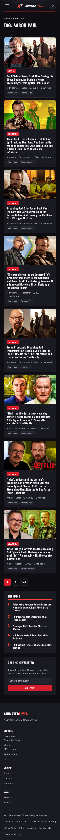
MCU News (10, 749)
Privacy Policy (45, 828)
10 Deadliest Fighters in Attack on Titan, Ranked (32, 646)
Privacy (8, 797)
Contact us (9, 821)
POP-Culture (10, 754)
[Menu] (7, 5)
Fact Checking (49, 821)
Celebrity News (12, 740)
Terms (7, 802)
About (7, 773)
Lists (6, 759)
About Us (21, 821)
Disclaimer (34, 821)
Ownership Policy (12, 834)
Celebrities (13, 134)
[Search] (53, 6)
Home (7, 18)
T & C (21, 828)
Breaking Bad (26, 93)
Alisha (9, 428)
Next (24, 582)
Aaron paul (12, 93)
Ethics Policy (10, 828)
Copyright (31, 828)
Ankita (10, 497)
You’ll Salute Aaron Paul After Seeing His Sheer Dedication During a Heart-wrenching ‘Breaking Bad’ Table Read (30, 79)
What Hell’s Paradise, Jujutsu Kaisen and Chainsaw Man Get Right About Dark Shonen (32, 607)
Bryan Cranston (27, 162)
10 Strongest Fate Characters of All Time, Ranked (30, 618)
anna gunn (25, 367)
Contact (8, 778)
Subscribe (30, 688)
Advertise (9, 783)
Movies (7, 745)
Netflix (11, 71)
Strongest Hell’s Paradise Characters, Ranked (31, 628)
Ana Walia (11, 157)
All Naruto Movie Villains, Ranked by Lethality (30, 637)
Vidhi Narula (13, 88)
